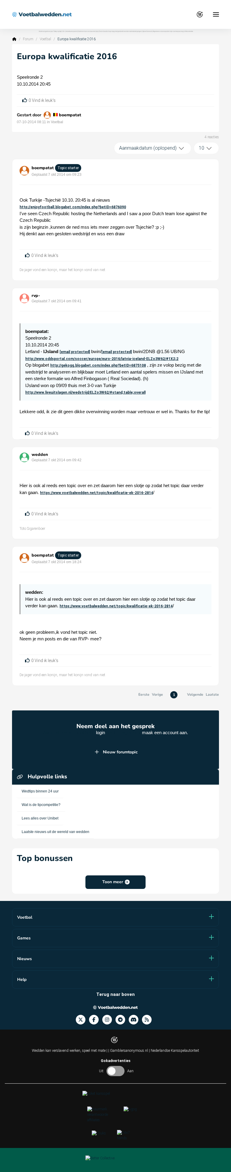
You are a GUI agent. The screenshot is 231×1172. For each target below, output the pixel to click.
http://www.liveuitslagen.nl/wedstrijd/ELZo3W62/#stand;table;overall (85, 392)
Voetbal (45, 39)
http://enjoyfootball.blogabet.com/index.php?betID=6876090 (73, 207)
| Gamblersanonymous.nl (128, 1050)
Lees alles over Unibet (40, 818)
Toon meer (112, 882)
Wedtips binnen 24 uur (40, 791)
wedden (40, 454)
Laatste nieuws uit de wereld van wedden (55, 832)
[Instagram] (109, 1020)
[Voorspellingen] (148, 1020)
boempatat (70, 115)
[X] (82, 1020)
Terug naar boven (115, 994)
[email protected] (75, 352)
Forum (28, 39)
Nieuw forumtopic (120, 752)
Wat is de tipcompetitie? (41, 805)
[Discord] (135, 1020)
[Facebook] (95, 1020)
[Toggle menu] (216, 14)
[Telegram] (122, 1020)
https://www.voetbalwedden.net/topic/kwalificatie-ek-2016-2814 (96, 493)
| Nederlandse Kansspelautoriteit (174, 1050)
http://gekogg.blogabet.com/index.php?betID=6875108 (98, 365)
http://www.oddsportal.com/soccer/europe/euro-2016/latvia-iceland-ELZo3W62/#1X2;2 (101, 359)
